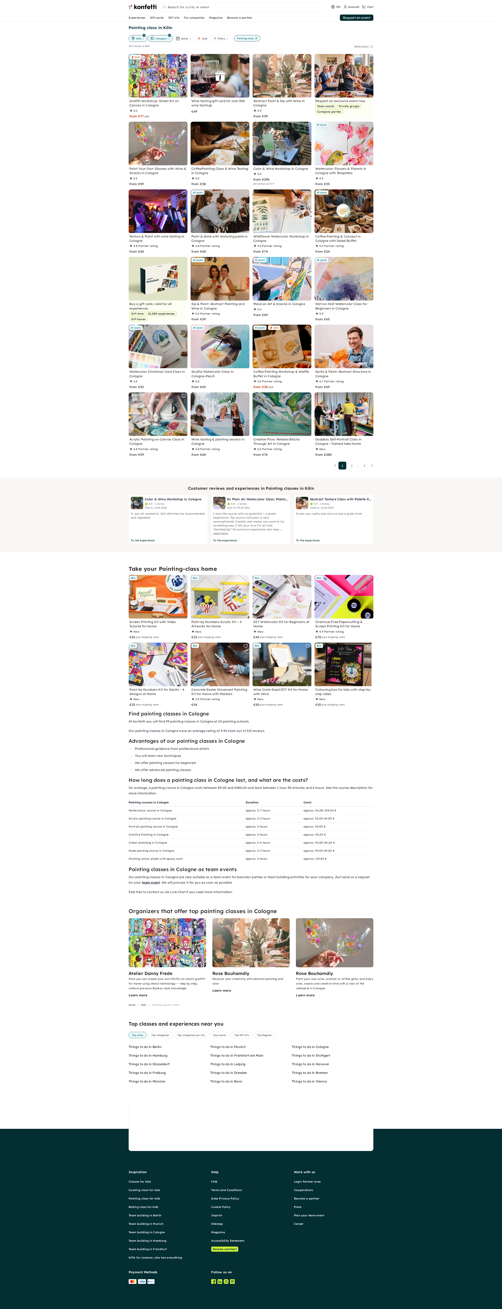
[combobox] (244, 7)
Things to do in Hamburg (148, 1055)
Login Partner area (307, 1181)
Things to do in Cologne (310, 1047)
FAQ (214, 1181)
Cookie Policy (220, 1207)
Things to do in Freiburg (147, 1073)
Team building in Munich (146, 1224)
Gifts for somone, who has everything (155, 1257)
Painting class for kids (144, 1198)
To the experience (143, 540)
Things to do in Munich (228, 1047)
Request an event (356, 18)
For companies (194, 17)
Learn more (138, 995)
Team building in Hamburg (147, 1240)
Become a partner (239, 17)
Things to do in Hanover (310, 1064)
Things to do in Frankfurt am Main (237, 1055)
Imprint (216, 1215)
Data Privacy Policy (225, 1198)
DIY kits (174, 17)
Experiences (137, 17)
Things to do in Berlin (145, 1047)
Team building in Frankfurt (148, 1249)
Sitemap (217, 1224)
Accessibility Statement (227, 1240)
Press (298, 1207)
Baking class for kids (143, 1207)
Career (299, 1224)
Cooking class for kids (144, 1190)
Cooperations (303, 1190)
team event (151, 882)
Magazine (216, 17)
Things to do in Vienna (309, 1081)
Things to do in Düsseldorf (149, 1064)
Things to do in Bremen (310, 1073)
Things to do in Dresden (228, 1073)
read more (220, 533)
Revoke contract (225, 1249)
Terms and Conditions (226, 1190)
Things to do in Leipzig (227, 1064)
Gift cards (157, 17)
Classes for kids (140, 1181)
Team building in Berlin (145, 1215)
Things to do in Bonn (226, 1081)
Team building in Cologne (147, 1232)
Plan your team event (309, 1215)
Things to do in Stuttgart (311, 1055)
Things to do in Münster (147, 1081)
